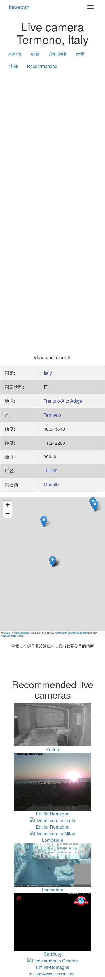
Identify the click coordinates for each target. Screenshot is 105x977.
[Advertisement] (52, 130)
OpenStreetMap (21, 632)
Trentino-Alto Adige (63, 401)
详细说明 (58, 54)
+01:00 (50, 470)
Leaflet (7, 632)
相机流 (15, 54)
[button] (94, 506)
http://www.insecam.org (53, 973)
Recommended (42, 66)
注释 (13, 66)
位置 (80, 54)
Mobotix (51, 484)
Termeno (52, 415)
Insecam (19, 7)
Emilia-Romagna (52, 827)
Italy (48, 373)
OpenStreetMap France (12, 635)
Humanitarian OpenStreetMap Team (71, 632)
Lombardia (52, 840)
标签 (35, 54)
